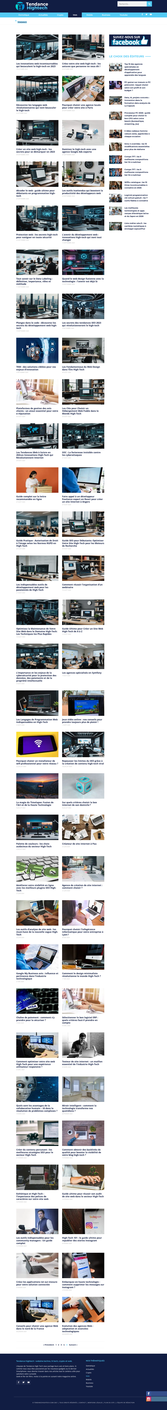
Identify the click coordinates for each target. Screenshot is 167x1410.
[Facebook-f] (142, 14)
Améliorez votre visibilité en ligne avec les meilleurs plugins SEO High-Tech (36, 888)
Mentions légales (95, 1402)
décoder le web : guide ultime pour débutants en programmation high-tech (35, 193)
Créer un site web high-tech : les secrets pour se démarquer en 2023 (35, 150)
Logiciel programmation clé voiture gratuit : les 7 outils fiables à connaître (136, 198)
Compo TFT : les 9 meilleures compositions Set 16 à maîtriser (136, 159)
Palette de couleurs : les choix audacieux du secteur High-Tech (34, 845)
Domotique (23, 15)
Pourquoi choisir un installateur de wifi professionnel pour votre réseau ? (37, 762)
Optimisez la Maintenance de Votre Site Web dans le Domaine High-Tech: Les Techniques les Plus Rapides (36, 631)
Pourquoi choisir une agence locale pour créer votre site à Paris (81, 106)
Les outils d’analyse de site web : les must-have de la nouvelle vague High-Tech (37, 932)
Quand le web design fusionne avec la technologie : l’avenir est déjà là (83, 280)
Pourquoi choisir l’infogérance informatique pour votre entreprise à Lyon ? (82, 932)
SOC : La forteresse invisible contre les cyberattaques (81, 454)
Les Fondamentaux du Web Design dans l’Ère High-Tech (81, 368)
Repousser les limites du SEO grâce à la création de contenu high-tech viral (83, 762)
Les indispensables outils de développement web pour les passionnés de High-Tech (32, 587)
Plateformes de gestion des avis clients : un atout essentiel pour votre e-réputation (37, 411)
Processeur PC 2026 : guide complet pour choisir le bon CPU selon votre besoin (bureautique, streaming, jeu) (137, 118)
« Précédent (48, 1345)
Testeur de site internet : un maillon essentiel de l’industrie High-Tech (82, 1063)
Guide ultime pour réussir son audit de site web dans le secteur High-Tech (83, 1195)
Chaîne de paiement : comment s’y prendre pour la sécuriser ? (35, 1019)
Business (106, 15)
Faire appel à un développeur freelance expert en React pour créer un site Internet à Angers (82, 499)
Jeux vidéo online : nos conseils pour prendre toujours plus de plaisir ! (82, 721)
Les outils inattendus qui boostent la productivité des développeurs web (82, 192)
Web (75, 15)
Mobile (89, 15)
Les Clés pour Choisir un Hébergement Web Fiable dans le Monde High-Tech (80, 411)
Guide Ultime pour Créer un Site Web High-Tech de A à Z (82, 630)
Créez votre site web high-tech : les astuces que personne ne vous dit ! (81, 65)
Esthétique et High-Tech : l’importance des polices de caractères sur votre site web (32, 1196)
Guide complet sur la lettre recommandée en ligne (31, 498)
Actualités (43, 15)
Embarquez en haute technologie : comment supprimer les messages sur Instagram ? (83, 1284)
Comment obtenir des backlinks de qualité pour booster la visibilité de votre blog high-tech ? (81, 1152)
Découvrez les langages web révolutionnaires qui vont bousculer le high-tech (36, 107)
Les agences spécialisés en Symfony (81, 672)
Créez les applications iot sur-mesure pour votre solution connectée (36, 1283)
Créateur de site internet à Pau (79, 843)
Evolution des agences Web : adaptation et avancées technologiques (77, 1328)
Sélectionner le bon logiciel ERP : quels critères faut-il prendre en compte (80, 1020)
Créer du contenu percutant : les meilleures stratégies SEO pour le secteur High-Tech (34, 1152)
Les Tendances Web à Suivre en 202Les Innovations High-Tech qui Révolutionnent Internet (34, 455)
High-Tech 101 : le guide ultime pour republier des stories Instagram (82, 1239)
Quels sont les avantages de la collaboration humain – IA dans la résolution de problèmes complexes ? (36, 1108)
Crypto (60, 15)
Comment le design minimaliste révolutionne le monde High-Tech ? (81, 975)
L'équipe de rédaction (125, 1402)
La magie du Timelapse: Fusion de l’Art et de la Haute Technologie (35, 804)
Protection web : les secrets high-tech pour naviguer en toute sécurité (37, 236)
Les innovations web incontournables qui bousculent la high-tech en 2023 (37, 65)
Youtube (124, 15)
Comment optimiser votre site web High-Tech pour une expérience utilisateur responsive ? (35, 1064)
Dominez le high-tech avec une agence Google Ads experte (79, 150)
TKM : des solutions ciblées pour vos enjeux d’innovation (36, 368)
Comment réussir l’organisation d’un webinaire (82, 586)
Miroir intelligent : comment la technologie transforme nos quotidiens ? (79, 1108)
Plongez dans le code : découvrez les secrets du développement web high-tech (36, 325)
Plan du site (109, 1402)
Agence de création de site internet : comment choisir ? (82, 886)
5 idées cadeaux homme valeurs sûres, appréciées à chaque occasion (137, 134)
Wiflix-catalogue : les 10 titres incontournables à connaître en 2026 (135, 185)
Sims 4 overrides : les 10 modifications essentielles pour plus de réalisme (137, 147)
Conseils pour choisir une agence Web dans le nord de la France (37, 1327)
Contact (82, 1402)
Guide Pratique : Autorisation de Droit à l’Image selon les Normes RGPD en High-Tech (37, 543)
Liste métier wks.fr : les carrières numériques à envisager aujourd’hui (135, 226)
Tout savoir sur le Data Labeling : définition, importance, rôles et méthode (34, 281)
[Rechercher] (149, 4)
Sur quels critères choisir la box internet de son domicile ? (79, 804)
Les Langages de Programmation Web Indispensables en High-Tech (37, 721)
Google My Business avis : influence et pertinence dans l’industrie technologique (37, 976)
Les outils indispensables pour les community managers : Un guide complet (35, 1240)
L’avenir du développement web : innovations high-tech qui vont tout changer (82, 237)
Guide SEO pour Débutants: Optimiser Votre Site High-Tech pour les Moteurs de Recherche (83, 543)
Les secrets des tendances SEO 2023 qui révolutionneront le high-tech (81, 324)
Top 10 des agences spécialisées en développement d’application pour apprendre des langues (135, 69)
